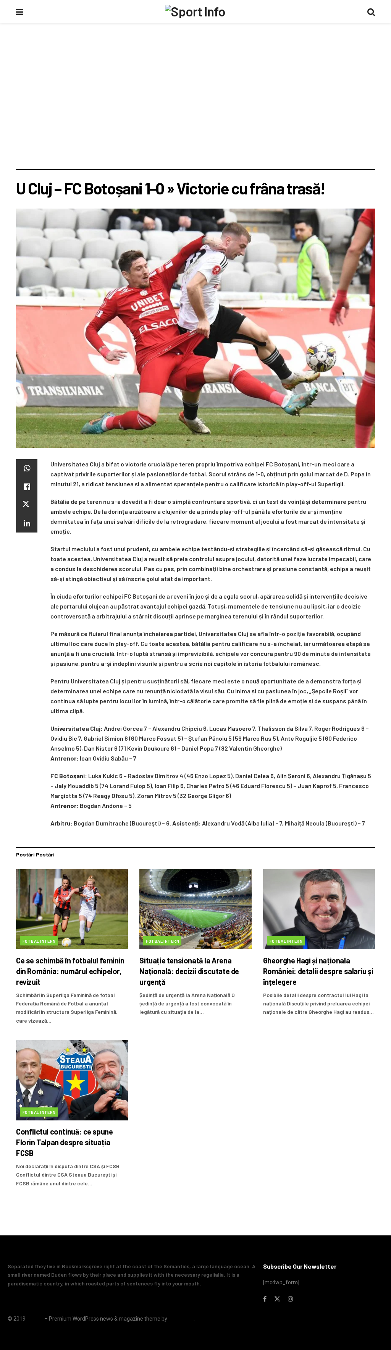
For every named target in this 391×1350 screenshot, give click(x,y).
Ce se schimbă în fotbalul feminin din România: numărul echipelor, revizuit (70, 971)
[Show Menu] (19, 11)
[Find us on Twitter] (277, 1299)
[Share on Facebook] (26, 487)
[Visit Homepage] (195, 11)
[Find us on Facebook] (265, 1299)
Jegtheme (181, 1319)
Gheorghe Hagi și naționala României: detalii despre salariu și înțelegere (318, 971)
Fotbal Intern (39, 941)
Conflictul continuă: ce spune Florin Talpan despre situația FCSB (64, 1142)
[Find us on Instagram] (290, 1299)
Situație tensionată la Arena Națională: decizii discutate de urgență (189, 971)
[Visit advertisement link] (195, 44)
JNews (35, 1319)
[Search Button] (371, 11)
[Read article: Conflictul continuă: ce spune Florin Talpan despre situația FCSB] (72, 1080)
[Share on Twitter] (26, 505)
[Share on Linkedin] (26, 523)
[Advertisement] (195, 111)
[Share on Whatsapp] (26, 468)
